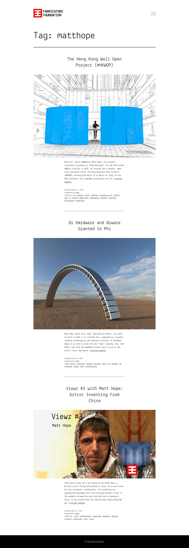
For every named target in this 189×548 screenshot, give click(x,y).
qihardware (68, 366)
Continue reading (98, 351)
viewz (86, 519)
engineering (97, 516)
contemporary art (105, 195)
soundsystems (77, 519)
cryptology (81, 364)
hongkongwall (94, 198)
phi (120, 364)
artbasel (80, 195)
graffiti (117, 195)
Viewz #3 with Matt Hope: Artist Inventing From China (94, 394)
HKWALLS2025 (83, 198)
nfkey (104, 364)
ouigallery (112, 198)
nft (109, 364)
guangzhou (106, 516)
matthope (104, 198)
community (94, 195)
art (74, 195)
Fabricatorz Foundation (95, 541)
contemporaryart (85, 516)
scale (82, 366)
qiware (76, 366)
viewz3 (91, 519)
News (77, 192)
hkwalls (75, 198)
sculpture (67, 519)
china (76, 516)
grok (66, 198)
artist (87, 195)
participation (69, 200)
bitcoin (72, 364)
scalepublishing (91, 366)
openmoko (115, 364)
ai (70, 195)
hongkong (89, 364)
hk (70, 198)
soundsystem (80, 200)
